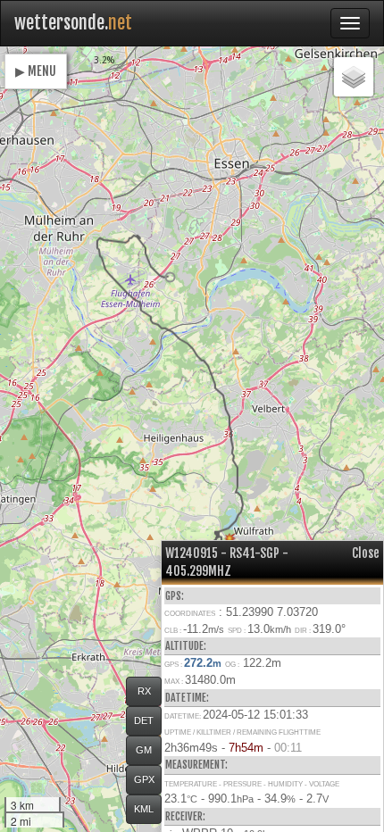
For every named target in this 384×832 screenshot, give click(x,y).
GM (144, 750)
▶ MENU (35, 71)
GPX (144, 779)
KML (144, 808)
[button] (170, 277)
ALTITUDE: (185, 646)
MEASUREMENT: (196, 764)
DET (144, 720)
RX (144, 691)
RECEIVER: (185, 816)
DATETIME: (187, 697)
